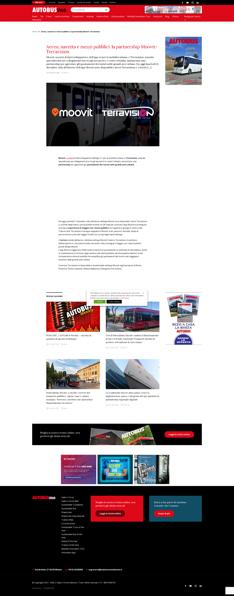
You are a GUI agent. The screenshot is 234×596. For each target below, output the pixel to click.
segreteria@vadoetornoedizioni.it (105, 569)
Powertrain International (72, 516)
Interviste (36, 19)
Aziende (90, 16)
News (34, 16)
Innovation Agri (68, 552)
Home (34, 31)
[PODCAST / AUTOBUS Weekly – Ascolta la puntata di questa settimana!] (73, 317)
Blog (167, 16)
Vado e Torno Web (70, 501)
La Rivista (71, 2)
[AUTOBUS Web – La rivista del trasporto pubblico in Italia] (49, 9)
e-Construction (68, 523)
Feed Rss (113, 2)
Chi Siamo (52, 2)
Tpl (41, 16)
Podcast (104, 2)
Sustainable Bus (68, 508)
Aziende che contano (84, 2)
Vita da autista (117, 16)
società (69, 158)
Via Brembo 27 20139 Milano (48, 569)
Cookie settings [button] (114, 302)
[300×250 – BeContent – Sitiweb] (78, 469)
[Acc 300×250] (115, 469)
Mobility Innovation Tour (138, 16)
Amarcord (157, 16)
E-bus (48, 16)
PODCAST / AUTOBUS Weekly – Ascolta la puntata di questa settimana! (68, 337)
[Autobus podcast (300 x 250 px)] (151, 469)
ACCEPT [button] (99, 302)
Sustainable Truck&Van (72, 504)
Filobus (175, 16)
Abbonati (38, 2)
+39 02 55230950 (75, 569)
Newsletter (61, 2)
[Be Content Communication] (48, 588)
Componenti (77, 16)
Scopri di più (164, 513)
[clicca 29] (173, 9)
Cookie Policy (124, 298)
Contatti (96, 2)
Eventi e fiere (102, 16)
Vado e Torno (67, 497)
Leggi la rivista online (179, 434)
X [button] (143, 293)
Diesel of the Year (69, 541)
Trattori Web (67, 519)
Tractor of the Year (70, 545)
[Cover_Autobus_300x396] (183, 61)
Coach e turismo (61, 16)
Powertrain (66, 512)
